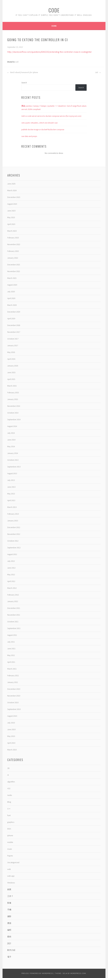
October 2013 (12, 460)
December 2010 (13, 689)
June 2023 (11, 210)
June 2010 (11, 729)
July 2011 (11, 642)
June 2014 (11, 439)
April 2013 (11, 500)
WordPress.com (78, 973)
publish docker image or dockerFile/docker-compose (42, 129)
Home (54, 26)
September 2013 (14, 466)
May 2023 (11, 217)
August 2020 (12, 285)
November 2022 (13, 244)
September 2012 (14, 547)
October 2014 (12, 412)
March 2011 (12, 668)
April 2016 (11, 359)
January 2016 (12, 365)
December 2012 (13, 527)
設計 (9, 943)
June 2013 (11, 487)
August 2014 (12, 426)
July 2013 (11, 480)
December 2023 (13, 197)
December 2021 (13, 264)
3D (8, 768)
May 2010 (11, 736)
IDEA (9, 828)
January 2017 (12, 345)
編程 (9, 930)
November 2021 (13, 271)
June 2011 (11, 648)
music (9, 849)
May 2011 (11, 655)
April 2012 (11, 581)
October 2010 (12, 702)
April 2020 (11, 298)
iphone (10, 835)
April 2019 (11, 318)
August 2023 (12, 204)
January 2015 (12, 399)
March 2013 (12, 507)
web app (10, 876)
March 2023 (12, 231)
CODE (54, 10)
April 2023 (11, 224)
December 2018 (13, 325)
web (17, 62)
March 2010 (12, 749)
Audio (9, 795)
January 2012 (12, 601)
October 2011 (12, 621)
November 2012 (13, 534)
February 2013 (13, 514)
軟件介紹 (11, 950)
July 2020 (11, 291)
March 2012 (12, 588)
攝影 (9, 916)
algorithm (11, 781)
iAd (96, 72)
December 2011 (13, 608)
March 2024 (12, 190)
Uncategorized (13, 862)
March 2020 (12, 305)
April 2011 (11, 662)
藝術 (9, 936)
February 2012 (13, 594)
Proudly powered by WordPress (37, 973)
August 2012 (12, 554)
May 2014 (11, 446)
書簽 (9, 923)
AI (8, 775)
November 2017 (13, 332)
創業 (9, 889)
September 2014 (14, 419)
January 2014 (12, 453)
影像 (9, 903)
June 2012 (11, 568)
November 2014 (13, 406)
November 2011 (13, 615)
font (9, 815)
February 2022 (13, 251)
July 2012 (11, 561)
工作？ (10, 896)
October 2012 (12, 541)
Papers (10, 855)
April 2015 (11, 379)
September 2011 (14, 628)
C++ (8, 808)
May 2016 (11, 352)
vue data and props (29, 136)
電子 (9, 957)
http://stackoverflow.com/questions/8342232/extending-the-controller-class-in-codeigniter (49, 51)
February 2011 (13, 675)
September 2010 (14, 709)
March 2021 (12, 278)
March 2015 (12, 386)
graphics (10, 822)
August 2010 (12, 716)
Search (24, 82)
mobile (10, 842)
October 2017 (12, 338)
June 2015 (11, 372)
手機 (9, 909)
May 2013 (11, 493)
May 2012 (11, 574)
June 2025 (11, 183)
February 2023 (13, 237)
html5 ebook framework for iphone (24, 72)
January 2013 (12, 520)
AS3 (8, 788)
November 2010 (13, 695)
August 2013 (12, 473)
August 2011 (12, 635)
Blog (9, 802)
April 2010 (11, 743)
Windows (11, 882)
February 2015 (13, 392)
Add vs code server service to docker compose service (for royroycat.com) (51, 116)
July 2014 (11, 433)
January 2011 (12, 682)
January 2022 (12, 258)
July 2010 (11, 722)
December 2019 (13, 312)
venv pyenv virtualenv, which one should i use (39, 122)
